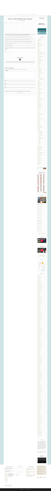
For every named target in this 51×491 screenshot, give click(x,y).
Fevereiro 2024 (39, 312)
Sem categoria (39, 157)
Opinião (39, 124)
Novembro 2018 (40, 389)
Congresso (39, 63)
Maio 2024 (39, 308)
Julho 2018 (39, 394)
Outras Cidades (41, 135)
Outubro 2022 (39, 331)
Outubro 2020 (39, 361)
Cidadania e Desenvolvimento (42, 53)
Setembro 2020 (40, 362)
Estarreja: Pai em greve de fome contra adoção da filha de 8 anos (9, 468)
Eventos (39, 97)
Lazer (38, 111)
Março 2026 (39, 281)
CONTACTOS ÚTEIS (39, 471)
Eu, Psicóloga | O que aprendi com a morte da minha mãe (9, 471)
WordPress (24, 489)
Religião (39, 151)
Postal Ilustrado (40, 146)
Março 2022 (39, 340)
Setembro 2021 (40, 347)
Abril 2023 (39, 324)
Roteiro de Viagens (40, 155)
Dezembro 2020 (40, 358)
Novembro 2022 (40, 330)
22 (17, 472)
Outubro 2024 (39, 302)
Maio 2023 (39, 323)
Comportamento (40, 59)
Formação (39, 91)
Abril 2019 (39, 383)
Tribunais (39, 109)
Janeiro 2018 (39, 401)
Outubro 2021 (39, 346)
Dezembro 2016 (40, 417)
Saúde (38, 156)
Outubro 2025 (39, 287)
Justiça (38, 107)
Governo (39, 101)
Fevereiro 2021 (39, 356)
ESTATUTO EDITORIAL (21, 14)
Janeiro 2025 (39, 298)
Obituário (39, 123)
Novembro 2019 (40, 374)
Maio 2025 (39, 293)
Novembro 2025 (40, 286)
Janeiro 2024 (39, 313)
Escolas (39, 90)
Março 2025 (39, 296)
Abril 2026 (39, 280)
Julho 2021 (39, 350)
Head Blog (29, 489)
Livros (39, 74)
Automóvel (39, 51)
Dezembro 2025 (40, 285)
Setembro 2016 (40, 421)
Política (39, 128)
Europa (39, 96)
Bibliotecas (39, 69)
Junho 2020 (39, 366)
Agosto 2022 (39, 334)
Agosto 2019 (39, 378)
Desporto (39, 81)
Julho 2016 (39, 423)
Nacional (39, 119)
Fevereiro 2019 (39, 385)
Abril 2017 (39, 412)
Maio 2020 (39, 367)
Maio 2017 (39, 411)
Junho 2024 (39, 307)
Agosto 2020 (39, 363)
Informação (39, 102)
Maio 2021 (39, 352)
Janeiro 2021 (39, 357)
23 (18, 472)
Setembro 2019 (40, 377)
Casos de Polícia (40, 52)
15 (17, 471)
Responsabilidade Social (41, 152)
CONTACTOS (26, 14)
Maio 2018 (39, 396)
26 (22, 472)
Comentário (7, 70)
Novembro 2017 (40, 404)
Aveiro (39, 141)
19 (22, 471)
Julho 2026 (39, 276)
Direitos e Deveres (40, 84)
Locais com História (40, 113)
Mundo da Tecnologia (40, 118)
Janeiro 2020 (39, 372)
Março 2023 (39, 325)
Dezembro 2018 (40, 388)
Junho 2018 (39, 395)
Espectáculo (40, 70)
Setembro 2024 (40, 303)
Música (39, 76)
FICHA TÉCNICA (34, 14)
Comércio (39, 58)
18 (21, 471)
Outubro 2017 (39, 405)
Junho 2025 (39, 292)
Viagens (39, 163)
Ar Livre (39, 48)
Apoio (38, 47)
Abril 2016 (39, 427)
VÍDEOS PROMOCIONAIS (42, 233)
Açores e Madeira (41, 137)
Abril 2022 (39, 339)
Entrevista (39, 95)
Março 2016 (39, 428)
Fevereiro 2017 (39, 415)
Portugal (39, 129)
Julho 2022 (39, 335)
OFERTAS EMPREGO (39, 473)
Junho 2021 (39, 351)
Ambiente (39, 46)
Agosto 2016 (39, 422)
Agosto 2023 (39, 319)
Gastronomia (39, 100)
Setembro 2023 (40, 318)
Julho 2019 (39, 379)
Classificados (39, 57)
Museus (39, 75)
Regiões (39, 136)
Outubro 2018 (39, 390)
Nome (6, 80)
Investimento (39, 106)
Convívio (39, 64)
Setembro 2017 (40, 406)
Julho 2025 (39, 291)
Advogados (39, 108)
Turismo (39, 161)
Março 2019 (39, 384)
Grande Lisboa (41, 131)
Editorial (39, 86)
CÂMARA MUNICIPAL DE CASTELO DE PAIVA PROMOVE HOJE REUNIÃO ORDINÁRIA (31, 475)
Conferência (39, 62)
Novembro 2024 (40, 301)
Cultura (39, 67)
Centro (40, 142)
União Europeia (40, 162)
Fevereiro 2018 (39, 400)
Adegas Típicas (40, 40)
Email (6, 83)
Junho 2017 (39, 410)
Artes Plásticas (40, 68)
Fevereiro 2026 (40, 282)
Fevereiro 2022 (39, 341)
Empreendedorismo (40, 92)
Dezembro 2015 (40, 432)
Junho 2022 (39, 336)
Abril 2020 (39, 368)
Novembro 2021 (40, 345)
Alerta (38, 42)
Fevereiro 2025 (39, 297)
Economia (39, 85)
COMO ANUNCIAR (39, 468)
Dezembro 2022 (40, 329)
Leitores (39, 112)
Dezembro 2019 (40, 373)
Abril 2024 (39, 309)
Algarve (40, 140)
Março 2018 (39, 399)
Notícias (39, 122)
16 (18, 471)
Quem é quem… (40, 150)
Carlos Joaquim (22, 20)
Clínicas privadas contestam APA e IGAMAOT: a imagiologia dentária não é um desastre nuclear (11, 474)
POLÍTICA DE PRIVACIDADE (40, 466)
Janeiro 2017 (39, 416)
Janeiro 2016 (39, 431)
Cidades (39, 130)
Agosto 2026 (39, 275)
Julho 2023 (39, 320)
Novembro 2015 (40, 433)
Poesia (39, 80)
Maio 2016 (39, 426)
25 (21, 472)
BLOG (30, 14)
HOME (16, 14)
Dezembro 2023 (40, 314)
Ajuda (38, 41)
